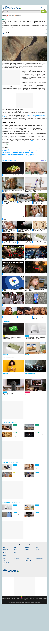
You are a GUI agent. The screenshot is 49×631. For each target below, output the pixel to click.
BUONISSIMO (45, 598)
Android (15, 549)
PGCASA (21, 598)
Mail (41, 9)
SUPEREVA (24, 599)
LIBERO (3, 598)
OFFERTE (26, 354)
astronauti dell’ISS (29, 140)
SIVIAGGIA (36, 598)
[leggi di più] (46, 33)
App (15, 552)
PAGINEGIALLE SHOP (16, 598)
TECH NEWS (5, 354)
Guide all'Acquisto (39, 550)
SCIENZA (6, 17)
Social (4, 560)
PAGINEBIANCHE (25, 598)
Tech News (5, 552)
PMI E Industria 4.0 (40, 558)
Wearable (27, 549)
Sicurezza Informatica (28, 559)
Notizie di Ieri (5, 550)
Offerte (4, 555)
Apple (15, 550)
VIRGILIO (6, 598)
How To (37, 549)
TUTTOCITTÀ (30, 598)
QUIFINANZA (40, 598)
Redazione (16, 558)
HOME (3, 17)
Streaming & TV (6, 562)
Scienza (4, 553)
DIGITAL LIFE (27, 392)
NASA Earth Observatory (7, 60)
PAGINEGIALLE (10, 598)
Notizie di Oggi (5, 549)
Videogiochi (5, 563)
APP (14, 472)
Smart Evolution (28, 550)
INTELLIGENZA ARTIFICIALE (30, 373)
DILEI (33, 598)
